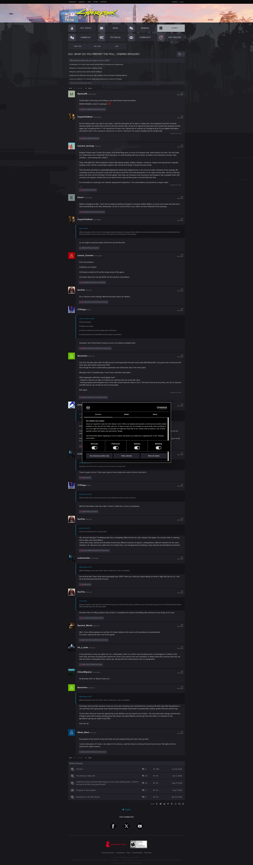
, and (90, 138)
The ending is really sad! (85, 776)
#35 (180, 592)
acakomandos (83, 558)
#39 (180, 687)
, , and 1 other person (96, 348)
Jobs (89, 2)
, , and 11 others (95, 302)
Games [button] (81, 2)
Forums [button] (72, 2)
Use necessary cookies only (99, 456)
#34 (180, 558)
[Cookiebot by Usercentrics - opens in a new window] (158, 407)
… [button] (83, 88)
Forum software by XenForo (126, 863)
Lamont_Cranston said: (85, 318)
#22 (180, 117)
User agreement (120, 853)
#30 (180, 405)
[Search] (180, 54)
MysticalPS (82, 94)
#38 (180, 672)
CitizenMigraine (84, 672)
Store (95, 2)
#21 (180, 94)
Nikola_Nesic (83, 732)
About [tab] (155, 414)
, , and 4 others (94, 397)
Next (89, 88)
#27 (180, 290)
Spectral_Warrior (84, 625)
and (89, 190)
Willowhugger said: (84, 463)
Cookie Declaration (137, 853)
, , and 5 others (93, 212)
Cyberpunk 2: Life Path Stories (88, 797)
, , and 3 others (93, 109)
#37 (180, 647)
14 (85, 88)
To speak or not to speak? (86, 790)
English (128, 809)
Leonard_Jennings (85, 146)
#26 (180, 255)
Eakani (80, 197)
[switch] (116, 447)
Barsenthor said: (83, 528)
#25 (180, 219)
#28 (180, 309)
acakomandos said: (84, 494)
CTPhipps (81, 309)
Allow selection (126, 456)
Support (103, 2)
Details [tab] (126, 414)
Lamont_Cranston (85, 255)
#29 (180, 356)
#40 (180, 732)
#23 (180, 146)
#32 (180, 485)
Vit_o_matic (82, 647)
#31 (180, 453)
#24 (180, 197)
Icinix (79, 405)
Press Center (148, 853)
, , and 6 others (92, 664)
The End (79, 769)
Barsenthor (82, 356)
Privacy (128, 853)
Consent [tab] (98, 414)
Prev (71, 88)
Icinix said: (82, 601)
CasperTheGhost (85, 117)
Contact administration (107, 853)
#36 (180, 625)
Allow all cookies (154, 456)
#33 (180, 519)
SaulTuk (81, 290)
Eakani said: (82, 228)
